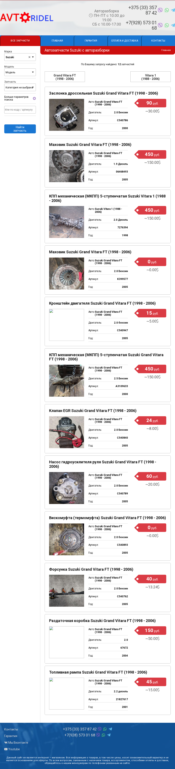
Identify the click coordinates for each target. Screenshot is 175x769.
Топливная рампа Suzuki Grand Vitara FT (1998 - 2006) (98, 672)
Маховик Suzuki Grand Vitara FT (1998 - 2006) (90, 144)
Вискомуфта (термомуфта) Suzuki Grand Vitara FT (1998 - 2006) (107, 518)
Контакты (158, 40)
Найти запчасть (19, 128)
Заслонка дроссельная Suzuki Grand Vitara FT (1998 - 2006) (103, 93)
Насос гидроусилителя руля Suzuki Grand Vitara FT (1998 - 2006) (102, 464)
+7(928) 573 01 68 (141, 25)
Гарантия (91, 40)
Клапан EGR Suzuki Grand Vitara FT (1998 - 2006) (93, 410)
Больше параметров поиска (16, 98)
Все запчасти (20, 40)
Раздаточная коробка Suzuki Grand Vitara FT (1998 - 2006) (102, 620)
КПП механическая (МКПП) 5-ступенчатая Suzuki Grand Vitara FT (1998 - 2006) (106, 357)
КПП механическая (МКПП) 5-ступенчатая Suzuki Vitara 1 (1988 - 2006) (107, 198)
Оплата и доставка (124, 40)
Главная (57, 40)
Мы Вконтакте (18, 742)
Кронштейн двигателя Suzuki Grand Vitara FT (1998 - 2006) (102, 303)
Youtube (14, 749)
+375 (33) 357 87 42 (142, 10)
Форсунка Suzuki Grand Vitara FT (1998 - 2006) (91, 569)
